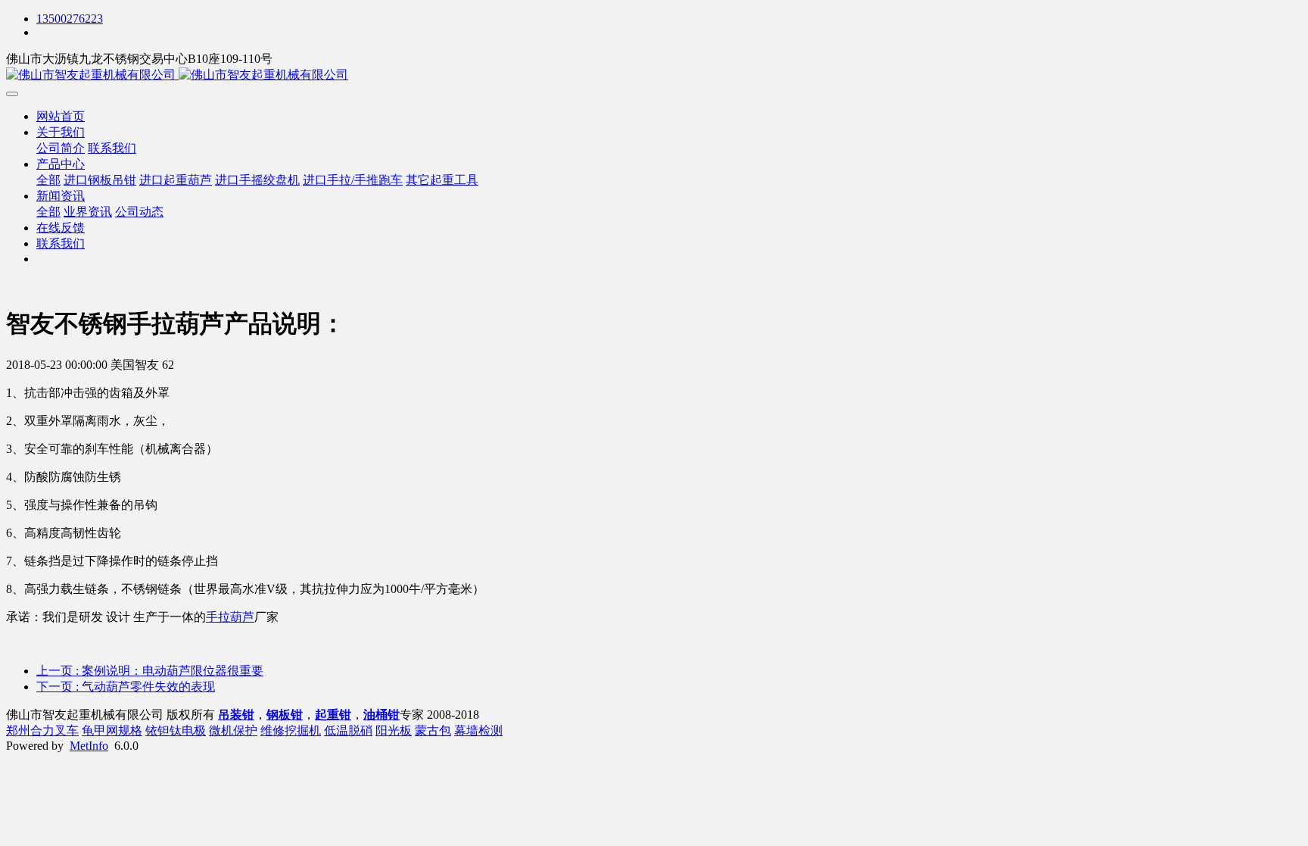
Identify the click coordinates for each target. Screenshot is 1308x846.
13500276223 (69, 18)
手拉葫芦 (230, 616)
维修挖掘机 (290, 730)
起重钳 (333, 714)
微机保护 (233, 730)
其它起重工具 (442, 179)
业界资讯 (88, 211)
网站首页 (60, 116)
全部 (48, 179)
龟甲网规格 (112, 730)
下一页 (125, 686)
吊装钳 (236, 714)
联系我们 (112, 148)
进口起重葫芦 (175, 179)
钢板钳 (284, 714)
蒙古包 (433, 730)
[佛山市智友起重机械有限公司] (654, 75)
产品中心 (60, 164)
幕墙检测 (478, 730)
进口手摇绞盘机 (257, 179)
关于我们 (60, 132)
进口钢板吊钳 (100, 179)
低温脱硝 (348, 730)
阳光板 (393, 730)
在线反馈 (60, 227)
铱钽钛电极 (175, 730)
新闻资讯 (60, 195)
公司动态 (139, 211)
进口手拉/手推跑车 (353, 179)
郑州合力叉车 (42, 730)
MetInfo (89, 745)
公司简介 (60, 148)
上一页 (149, 670)
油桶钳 (381, 714)
